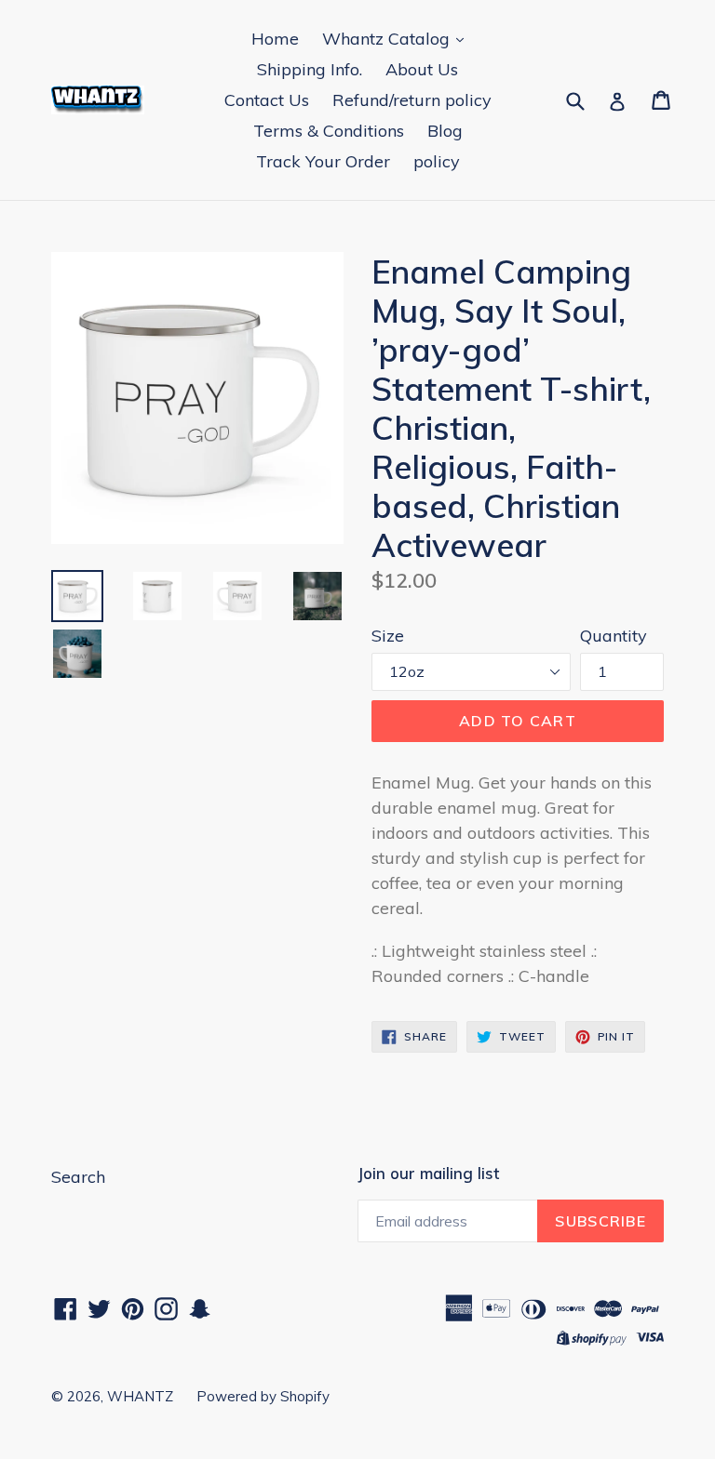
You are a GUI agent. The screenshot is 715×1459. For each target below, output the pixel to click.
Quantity (613, 635)
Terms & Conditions (328, 130)
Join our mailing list (428, 1173)
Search (78, 1176)
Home (275, 38)
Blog (445, 130)
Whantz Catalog (388, 38)
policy (436, 161)
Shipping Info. (309, 69)
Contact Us (266, 100)
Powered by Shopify (263, 1396)
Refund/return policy (412, 100)
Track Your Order (323, 161)
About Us (421, 69)
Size (387, 635)
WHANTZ (140, 1396)
